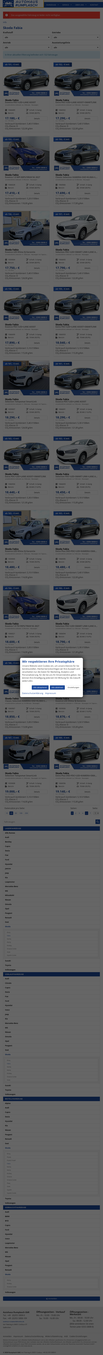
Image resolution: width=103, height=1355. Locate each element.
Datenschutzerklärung (32, 693)
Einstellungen (73, 687)
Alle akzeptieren (40, 687)
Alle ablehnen (57, 687)
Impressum (50, 693)
